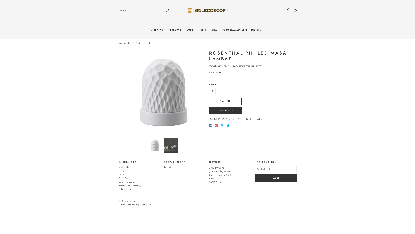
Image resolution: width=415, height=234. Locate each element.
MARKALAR (156, 30)
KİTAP (215, 30)
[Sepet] (295, 10)
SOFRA (191, 30)
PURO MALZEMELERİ (234, 30)
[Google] (234, 125)
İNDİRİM (256, 30)
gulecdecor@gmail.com (220, 171)
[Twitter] (228, 125)
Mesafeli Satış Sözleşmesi (130, 185)
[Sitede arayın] (141, 10)
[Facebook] (210, 125)
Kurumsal (122, 171)
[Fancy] (222, 125)
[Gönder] (167, 10)
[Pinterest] (216, 125)
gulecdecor (132, 201)
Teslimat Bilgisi (124, 189)
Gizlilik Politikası (125, 178)
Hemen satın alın (225, 110)
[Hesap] (288, 10)
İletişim (121, 174)
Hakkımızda (123, 167)
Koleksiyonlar (124, 43)
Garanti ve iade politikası (129, 181)
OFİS (203, 30)
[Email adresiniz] (276, 169)
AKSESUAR (175, 30)
